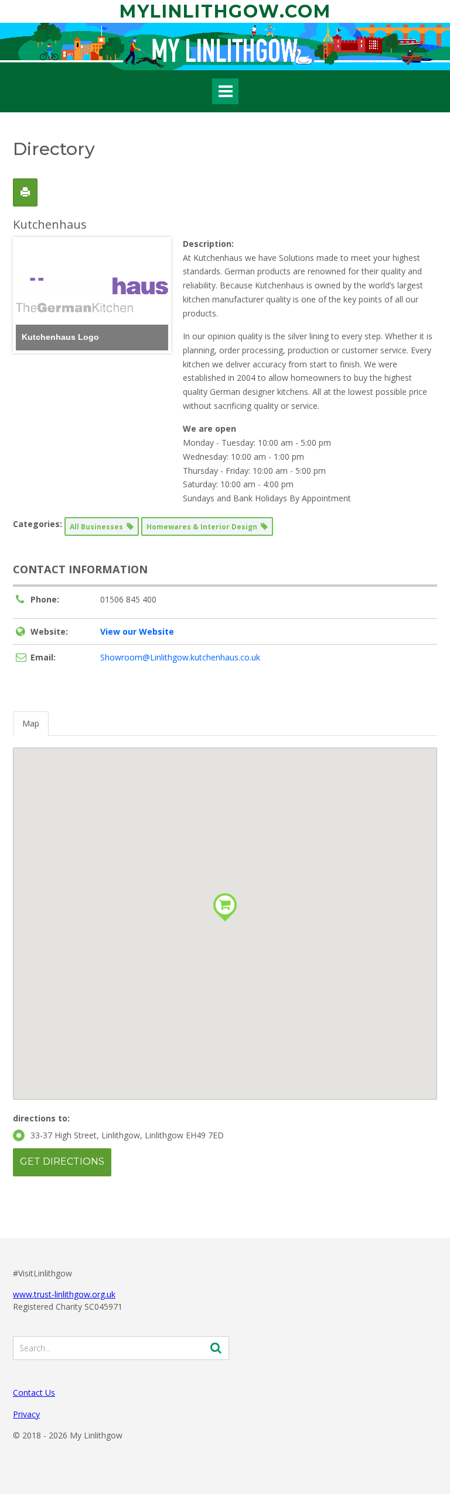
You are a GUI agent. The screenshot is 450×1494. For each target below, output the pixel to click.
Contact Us (34, 1392)
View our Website (137, 631)
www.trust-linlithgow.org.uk (64, 1294)
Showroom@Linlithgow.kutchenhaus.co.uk (180, 657)
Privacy (26, 1414)
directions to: (41, 1118)
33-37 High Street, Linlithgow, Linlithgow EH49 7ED (127, 1135)
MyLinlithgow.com (225, 11)
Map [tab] (30, 723)
